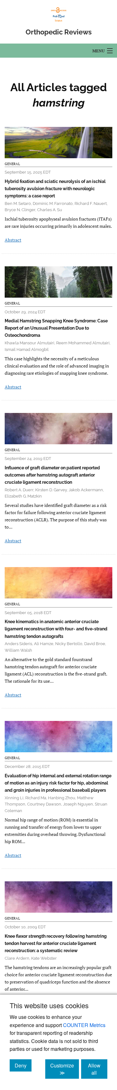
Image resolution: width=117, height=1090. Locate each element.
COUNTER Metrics (84, 1025)
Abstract (13, 240)
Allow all (97, 1069)
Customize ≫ (64, 1069)
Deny (23, 1065)
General (12, 164)
